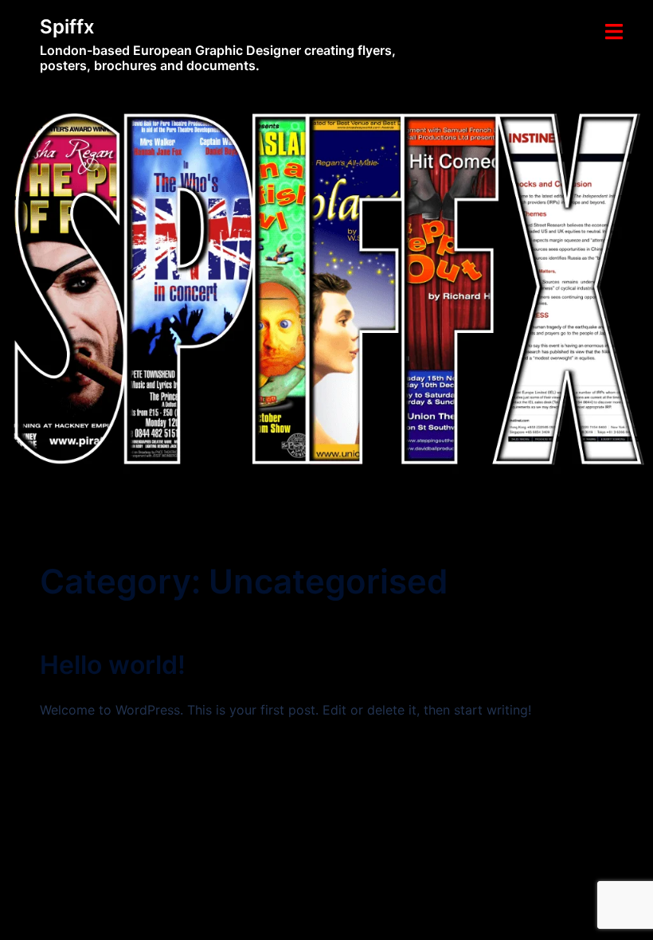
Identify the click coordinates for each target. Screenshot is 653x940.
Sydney (283, 875)
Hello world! (113, 664)
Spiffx (67, 26)
